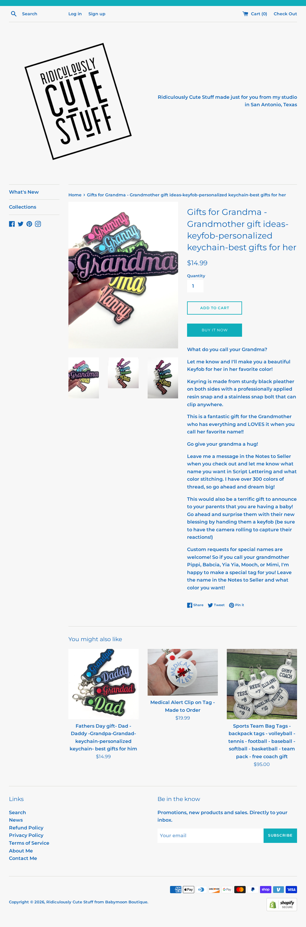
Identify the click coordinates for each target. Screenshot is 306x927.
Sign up (96, 13)
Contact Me (23, 858)
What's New (24, 192)
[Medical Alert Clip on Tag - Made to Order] (183, 672)
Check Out (285, 13)
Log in (75, 13)
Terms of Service (29, 843)
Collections (22, 207)
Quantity (196, 276)
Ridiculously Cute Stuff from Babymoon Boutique (96, 902)
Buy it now (215, 330)
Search (17, 812)
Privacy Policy (26, 835)
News (16, 820)
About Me (21, 851)
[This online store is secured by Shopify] (282, 909)
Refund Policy (26, 828)
